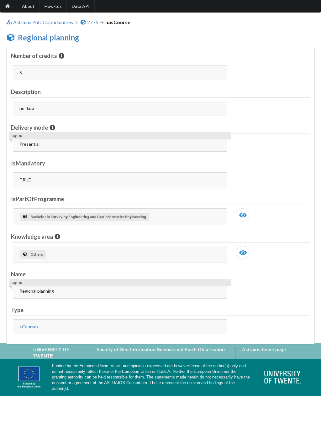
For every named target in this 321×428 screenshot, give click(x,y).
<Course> (29, 326)
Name (18, 274)
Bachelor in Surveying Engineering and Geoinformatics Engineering (88, 216)
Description (26, 91)
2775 (92, 22)
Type (17, 309)
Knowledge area (32, 236)
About (28, 6)
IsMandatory (28, 163)
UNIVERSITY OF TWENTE (51, 352)
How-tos (53, 6)
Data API (81, 6)
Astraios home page (264, 349)
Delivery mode (29, 127)
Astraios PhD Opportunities (43, 22)
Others (36, 254)
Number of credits (34, 55)
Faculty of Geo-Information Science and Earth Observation (161, 349)
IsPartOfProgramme (37, 199)
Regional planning (48, 37)
